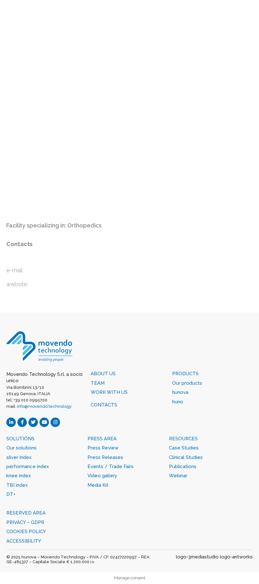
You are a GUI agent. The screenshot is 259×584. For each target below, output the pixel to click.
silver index (19, 457)
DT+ (10, 494)
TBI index (17, 485)
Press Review (102, 448)
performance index (27, 466)
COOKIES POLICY (26, 531)
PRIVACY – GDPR (25, 522)
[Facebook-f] (22, 422)
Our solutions (21, 448)
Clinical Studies (186, 457)
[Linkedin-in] (11, 422)
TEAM (98, 383)
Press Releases (105, 457)
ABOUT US (103, 373)
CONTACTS (104, 405)
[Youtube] (44, 422)
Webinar (178, 476)
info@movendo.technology (44, 406)
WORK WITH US (109, 392)
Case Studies (184, 448)
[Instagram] (55, 422)
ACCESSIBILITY (23, 541)
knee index (18, 476)
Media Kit (97, 485)
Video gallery (102, 476)
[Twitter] (33, 422)
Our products (187, 383)
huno (177, 402)
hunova (180, 392)
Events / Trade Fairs (110, 466)
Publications (182, 466)
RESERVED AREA (25, 513)
